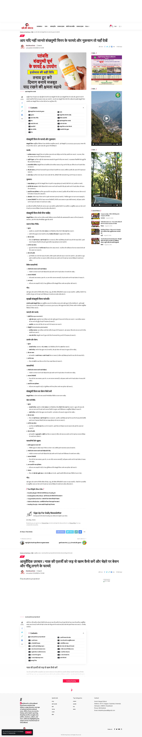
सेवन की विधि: (33, 129)
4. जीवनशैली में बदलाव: (35, 643)
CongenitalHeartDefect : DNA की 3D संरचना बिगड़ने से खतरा (43, 498)
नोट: (32, 120)
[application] (106, 118)
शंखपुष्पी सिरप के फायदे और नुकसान (37, 111)
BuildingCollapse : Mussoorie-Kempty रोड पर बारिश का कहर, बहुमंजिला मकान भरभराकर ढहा (111, 231)
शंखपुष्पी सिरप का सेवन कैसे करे (65, 126)
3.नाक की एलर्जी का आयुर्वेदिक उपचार (67, 640)
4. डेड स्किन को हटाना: (65, 652)
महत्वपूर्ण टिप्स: (34, 660)
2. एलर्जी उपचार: (34, 640)
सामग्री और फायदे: (34, 123)
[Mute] (117, 144)
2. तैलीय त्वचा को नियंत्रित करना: (67, 649)
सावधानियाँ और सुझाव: (64, 129)
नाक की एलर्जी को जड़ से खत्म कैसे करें (37, 637)
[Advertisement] (49, 11)
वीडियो (102, 244)
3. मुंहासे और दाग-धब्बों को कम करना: (38, 652)
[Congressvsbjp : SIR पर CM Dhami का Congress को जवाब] (95, 216)
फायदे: (60, 112)
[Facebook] (114, 729)
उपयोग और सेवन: (63, 123)
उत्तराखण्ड (103, 218)
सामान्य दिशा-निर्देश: (35, 117)
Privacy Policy (73, 523)
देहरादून (102, 225)
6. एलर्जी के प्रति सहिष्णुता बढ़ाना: (37, 646)
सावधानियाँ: (33, 126)
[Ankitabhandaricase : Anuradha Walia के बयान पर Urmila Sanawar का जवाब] (95, 224)
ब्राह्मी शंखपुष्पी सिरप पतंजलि (65, 120)
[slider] (105, 144)
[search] (112, 26)
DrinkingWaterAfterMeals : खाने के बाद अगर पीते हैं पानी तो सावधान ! (45, 496)
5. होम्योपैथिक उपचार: (64, 643)
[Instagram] (121, 729)
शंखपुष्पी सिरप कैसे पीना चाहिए (65, 115)
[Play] (93, 144)
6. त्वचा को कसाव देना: (64, 654)
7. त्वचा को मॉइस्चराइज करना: (37, 657)
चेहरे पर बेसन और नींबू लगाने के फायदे (66, 646)
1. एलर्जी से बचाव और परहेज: (65, 637)
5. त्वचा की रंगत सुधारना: (36, 654)
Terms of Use (11, 733)
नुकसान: (32, 115)
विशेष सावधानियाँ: (63, 117)
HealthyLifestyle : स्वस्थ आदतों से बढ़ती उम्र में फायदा (41, 504)
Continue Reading (71, 681)
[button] (106, 118)
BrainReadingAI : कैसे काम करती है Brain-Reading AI (41, 493)
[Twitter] (116, 729)
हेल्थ (22, 35)
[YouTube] (119, 729)
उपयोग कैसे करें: (63, 657)
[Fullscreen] (120, 144)
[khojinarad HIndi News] (27, 26)
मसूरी (102, 235)
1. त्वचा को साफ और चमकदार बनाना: (38, 649)
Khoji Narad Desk (30, 45)
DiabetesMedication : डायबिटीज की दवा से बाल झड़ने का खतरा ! (44, 501)
